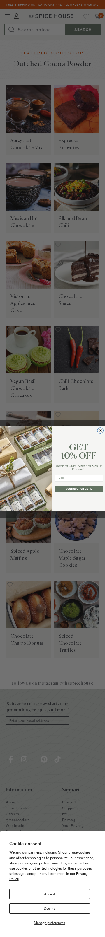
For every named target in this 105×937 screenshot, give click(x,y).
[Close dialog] (100, 430)
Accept (49, 894)
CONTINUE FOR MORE (79, 489)
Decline (49, 908)
